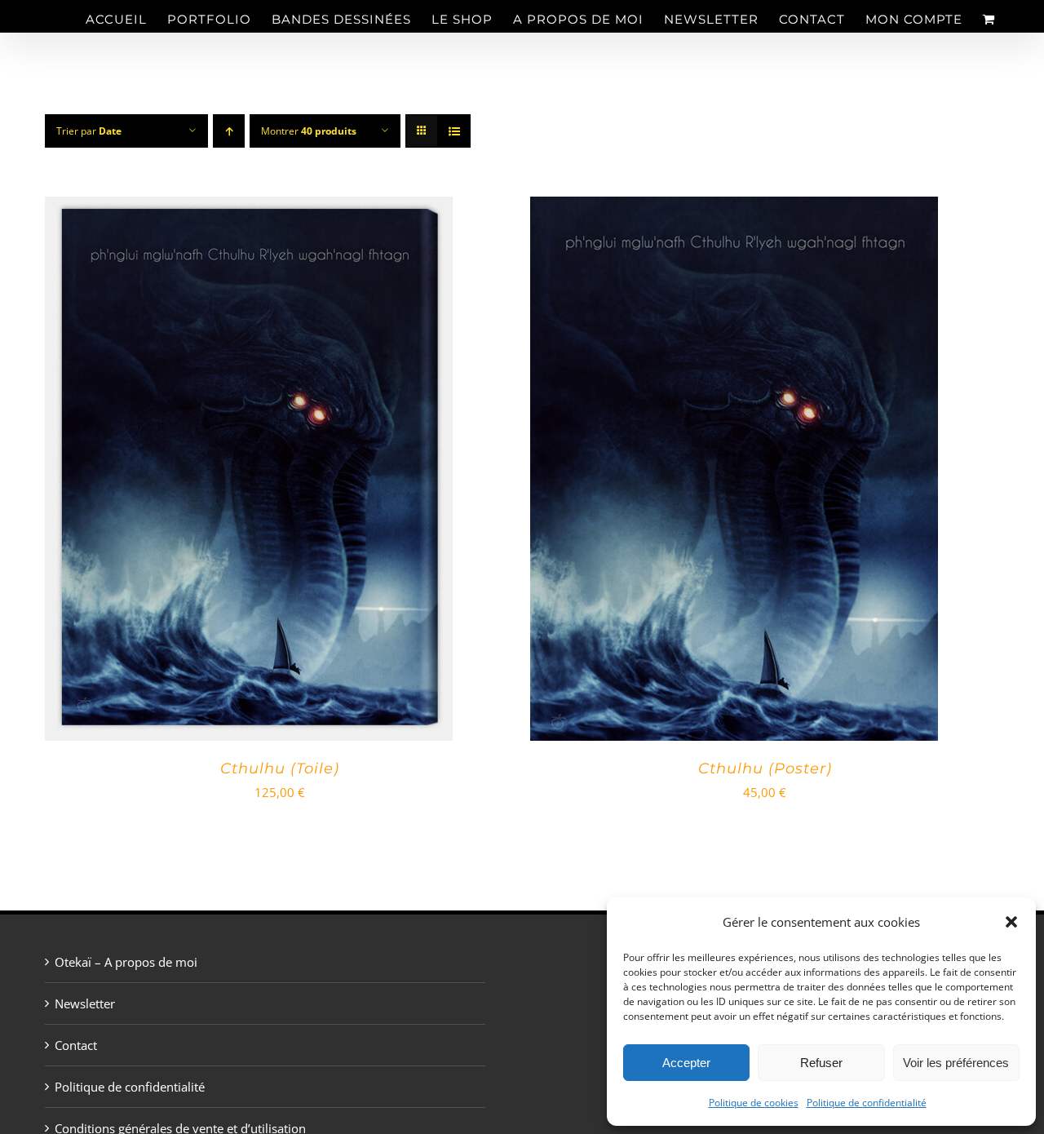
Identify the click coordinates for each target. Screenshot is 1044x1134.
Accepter (686, 1063)
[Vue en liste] (454, 131)
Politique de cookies (753, 1103)
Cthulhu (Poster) (765, 768)
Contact (76, 1045)
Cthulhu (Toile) (279, 768)
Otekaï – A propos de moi (126, 962)
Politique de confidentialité (867, 1103)
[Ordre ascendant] (229, 131)
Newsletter (85, 1003)
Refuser (821, 1063)
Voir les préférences (956, 1063)
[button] (1011, 922)
